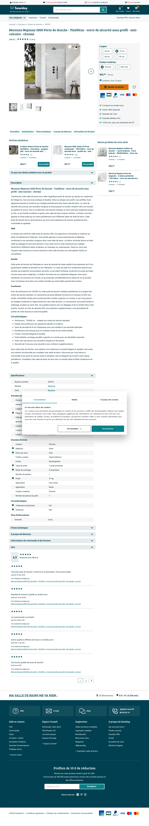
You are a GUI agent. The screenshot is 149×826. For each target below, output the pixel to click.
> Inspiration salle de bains (86, 751)
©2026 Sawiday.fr (16, 813)
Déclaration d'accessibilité (82, 813)
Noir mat (124, 67)
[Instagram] (85, 794)
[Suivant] (91, 71)
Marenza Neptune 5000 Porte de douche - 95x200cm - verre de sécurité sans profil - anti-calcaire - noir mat (46, 581)
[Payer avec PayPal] (115, 95)
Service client (134, 17)
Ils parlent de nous (116, 741)
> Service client (15, 754)
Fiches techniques (43, 131)
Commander (14, 730)
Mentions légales (116, 745)
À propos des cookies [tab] (109, 400)
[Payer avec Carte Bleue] (109, 94)
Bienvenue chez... (82, 738)
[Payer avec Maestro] (128, 94)
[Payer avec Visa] (122, 94)
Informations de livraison (84, 131)
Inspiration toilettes (83, 730)
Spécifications (28, 131)
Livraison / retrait (16, 738)
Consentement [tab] (40, 400)
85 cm (107, 56)
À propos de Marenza (62, 131)
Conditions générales (35, 813)
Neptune (51, 390)
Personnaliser (72, 429)
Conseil (43, 17)
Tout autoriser (107, 429)
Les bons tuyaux (49, 734)
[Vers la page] (91, 680)
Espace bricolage (49, 738)
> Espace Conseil (49, 743)
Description (14, 131)
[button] (134, 87)
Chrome (108, 67)
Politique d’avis (15, 749)
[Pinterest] (81, 794)
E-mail (56, 711)
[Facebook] (77, 794)
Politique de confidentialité (57, 813)
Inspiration (33, 17)
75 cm (121, 51)
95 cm (121, 56)
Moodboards (80, 734)
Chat (88, 711)
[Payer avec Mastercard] (135, 94)
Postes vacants (115, 730)
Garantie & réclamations (19, 745)
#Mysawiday (80, 745)
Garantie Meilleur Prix (111, 118)
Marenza (51, 386)
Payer (11, 734)
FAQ (22, 711)
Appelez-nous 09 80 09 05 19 (127, 711)
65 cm (107, 51)
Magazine (79, 741)
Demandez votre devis (51, 727)
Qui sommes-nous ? (117, 727)
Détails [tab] (74, 400)
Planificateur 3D (49, 730)
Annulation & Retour (17, 741)
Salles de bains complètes (86, 727)
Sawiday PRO (122, 17)
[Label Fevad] (102, 95)
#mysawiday (53, 17)
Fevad (111, 738)
